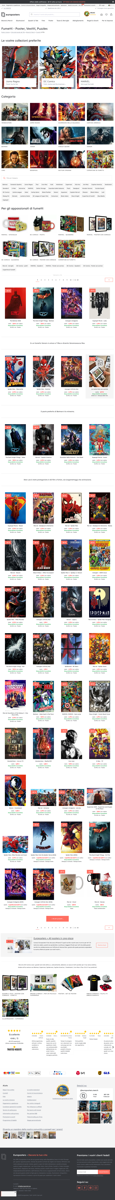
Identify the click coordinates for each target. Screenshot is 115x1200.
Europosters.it (13, 14)
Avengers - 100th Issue (99, 573)
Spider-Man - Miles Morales (15, 619)
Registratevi (104, 1172)
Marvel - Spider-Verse (99, 666)
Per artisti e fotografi (33, 1103)
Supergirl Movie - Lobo (100, 321)
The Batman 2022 (15, 321)
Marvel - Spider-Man (71, 526)
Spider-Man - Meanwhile (15, 389)
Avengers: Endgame (71, 321)
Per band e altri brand (34, 1110)
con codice (15, 323)
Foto (43, 21)
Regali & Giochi (92, 21)
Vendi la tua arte (72, 5)
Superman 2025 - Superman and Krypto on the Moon (99, 808)
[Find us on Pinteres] (90, 1188)
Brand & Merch (6, 21)
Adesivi (29, 1096)
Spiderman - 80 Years (71, 666)
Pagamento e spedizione (13, 5)
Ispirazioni (64, 5)
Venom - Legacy (71, 619)
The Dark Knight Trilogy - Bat (15, 666)
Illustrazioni (20, 21)
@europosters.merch (89, 1090)
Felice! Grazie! (95, 1037)
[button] (15, 1192)
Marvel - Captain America (43, 457)
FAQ (4, 1096)
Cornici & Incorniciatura (28, 5)
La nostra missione (9, 1100)
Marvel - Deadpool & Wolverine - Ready (99, 526)
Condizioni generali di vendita (12, 1107)
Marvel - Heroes (100, 902)
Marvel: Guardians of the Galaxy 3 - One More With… (15, 714)
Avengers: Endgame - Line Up (71, 808)
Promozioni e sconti (89, 5)
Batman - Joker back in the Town (43, 714)
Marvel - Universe (43, 808)
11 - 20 (76, 280)
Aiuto (3, 5)
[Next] (113, 1047)
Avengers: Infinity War (43, 619)
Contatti (5, 1093)
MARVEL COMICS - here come (71, 714)
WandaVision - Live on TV (15, 761)
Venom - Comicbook (15, 808)
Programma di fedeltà (10, 1120)
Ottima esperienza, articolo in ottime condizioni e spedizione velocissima (37, 1042)
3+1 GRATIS (7, 8)
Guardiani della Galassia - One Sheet (71, 457)
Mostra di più (102, 945)
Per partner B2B (32, 1113)
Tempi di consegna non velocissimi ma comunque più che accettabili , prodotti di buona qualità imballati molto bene (66, 1044)
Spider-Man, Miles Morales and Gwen (15, 855)
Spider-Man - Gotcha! (43, 389)
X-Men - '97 (99, 761)
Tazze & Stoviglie (63, 21)
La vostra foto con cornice (99, 389)
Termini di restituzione (10, 1110)
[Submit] (31, 14)
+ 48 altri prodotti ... (57, 919)
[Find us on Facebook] (84, 1188)
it (111, 5)
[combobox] (54, 14)
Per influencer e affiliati (34, 1107)
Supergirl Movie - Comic (99, 457)
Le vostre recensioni (33, 1090)
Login (103, 5)
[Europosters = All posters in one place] (20, 952)
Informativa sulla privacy (11, 1113)
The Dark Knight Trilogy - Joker (15, 457)
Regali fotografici (41, 5)
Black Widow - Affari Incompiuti (43, 573)
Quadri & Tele (33, 21)
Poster (51, 21)
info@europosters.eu (24, 1186)
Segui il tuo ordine (8, 1090)
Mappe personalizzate (53, 5)
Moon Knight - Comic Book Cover (99, 714)
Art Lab (81, 5)
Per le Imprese (107, 21)
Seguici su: (82, 1085)
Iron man (71, 761)
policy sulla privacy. (98, 1175)
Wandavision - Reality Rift (43, 761)
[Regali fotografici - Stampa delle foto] (101, 14)
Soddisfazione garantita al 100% (63, 1098)
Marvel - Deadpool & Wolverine (43, 526)
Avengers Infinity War (71, 389)
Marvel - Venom (15, 573)
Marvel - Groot (71, 902)
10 (70, 280)
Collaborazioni (31, 1100)
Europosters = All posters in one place (53, 938)
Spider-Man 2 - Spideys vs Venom (71, 573)
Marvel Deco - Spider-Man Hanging (99, 619)
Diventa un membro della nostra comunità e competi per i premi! (33, 1129)
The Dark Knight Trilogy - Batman (43, 321)
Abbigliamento (78, 21)
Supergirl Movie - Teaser (15, 526)
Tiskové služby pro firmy (34, 1117)
